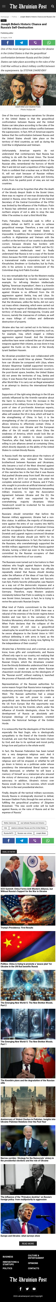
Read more (28, 1243)
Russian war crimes (25, 833)
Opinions (33, 1263)
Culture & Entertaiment (36, 1256)
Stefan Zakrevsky (10, 823)
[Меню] (3, 6)
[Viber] (35, 42)
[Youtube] (34, 1289)
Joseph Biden (41, 833)
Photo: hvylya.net (28, 109)
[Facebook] (7, 42)
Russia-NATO (8, 833)
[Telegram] (21, 42)
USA (5, 828)
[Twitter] (27, 1289)
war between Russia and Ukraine (32, 823)
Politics (3, 20)
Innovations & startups (11, 1263)
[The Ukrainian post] (28, 6)
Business (8, 1256)
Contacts (33, 1268)
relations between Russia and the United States (28, 828)
